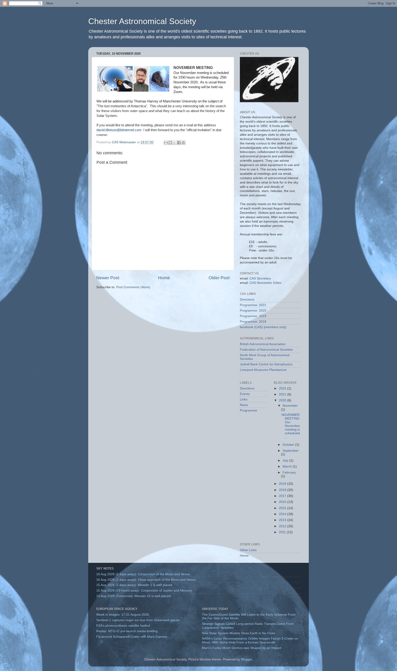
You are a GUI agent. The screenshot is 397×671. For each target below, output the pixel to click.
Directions (247, 299)
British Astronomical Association (263, 344)
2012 (283, 526)
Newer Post (107, 277)
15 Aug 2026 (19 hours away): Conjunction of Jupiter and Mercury (144, 590)
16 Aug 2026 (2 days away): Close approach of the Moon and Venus (146, 579)
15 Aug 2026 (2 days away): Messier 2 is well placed (134, 585)
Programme (248, 410)
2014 (283, 514)
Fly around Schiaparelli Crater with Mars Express (131, 636)
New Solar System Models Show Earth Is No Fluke (238, 633)
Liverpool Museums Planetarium (263, 370)
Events (245, 394)
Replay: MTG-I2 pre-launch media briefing (127, 631)
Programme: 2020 (253, 310)
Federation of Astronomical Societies (266, 349)
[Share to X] (174, 142)
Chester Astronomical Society (142, 21)
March (288, 466)
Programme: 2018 (253, 321)
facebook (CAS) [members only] (263, 327)
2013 (283, 520)
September (291, 450)
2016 (283, 502)
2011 (283, 532)
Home (164, 277)
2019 (283, 483)
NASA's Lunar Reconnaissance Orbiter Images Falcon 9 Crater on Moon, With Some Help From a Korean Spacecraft (250, 640)
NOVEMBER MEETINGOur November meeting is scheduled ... (290, 426)
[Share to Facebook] (179, 142)
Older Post (219, 277)
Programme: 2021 (253, 305)
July (286, 460)
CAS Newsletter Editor (266, 283)
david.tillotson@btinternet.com (119, 130)
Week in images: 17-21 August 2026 (122, 614)
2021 (283, 394)
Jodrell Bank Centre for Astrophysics (266, 364)
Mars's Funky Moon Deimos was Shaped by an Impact (241, 648)
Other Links (248, 550)
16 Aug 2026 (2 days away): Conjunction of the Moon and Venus (143, 574)
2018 (283, 490)
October (289, 444)
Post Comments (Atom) (133, 287)
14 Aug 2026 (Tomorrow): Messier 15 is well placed (133, 596)
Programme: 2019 (253, 316)
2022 (283, 388)
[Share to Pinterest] (183, 142)
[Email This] (166, 142)
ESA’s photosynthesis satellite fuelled (123, 625)
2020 (283, 400)
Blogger (246, 659)
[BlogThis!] (170, 142)
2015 (283, 508)
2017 (283, 496)
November (290, 405)
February (289, 472)
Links (243, 399)
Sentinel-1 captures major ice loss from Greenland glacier (138, 620)
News (244, 405)
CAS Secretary (260, 278)
